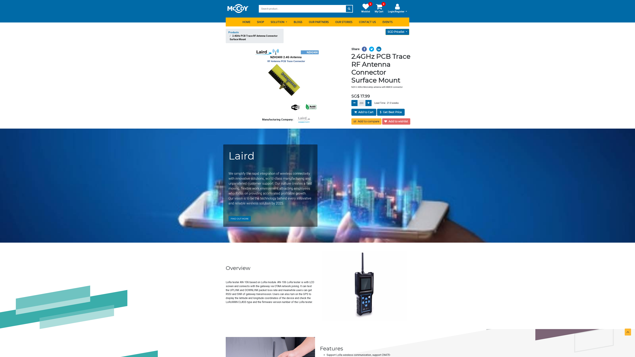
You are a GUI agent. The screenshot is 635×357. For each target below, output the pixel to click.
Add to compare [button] (368, 121)
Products (233, 32)
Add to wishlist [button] (398, 121)
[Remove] (354, 103)
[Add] (368, 103)
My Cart (379, 8)
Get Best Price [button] (392, 112)
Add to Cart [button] (366, 112)
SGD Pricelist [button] (396, 31)
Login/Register (396, 11)
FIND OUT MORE (240, 218)
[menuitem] (246, 22)
